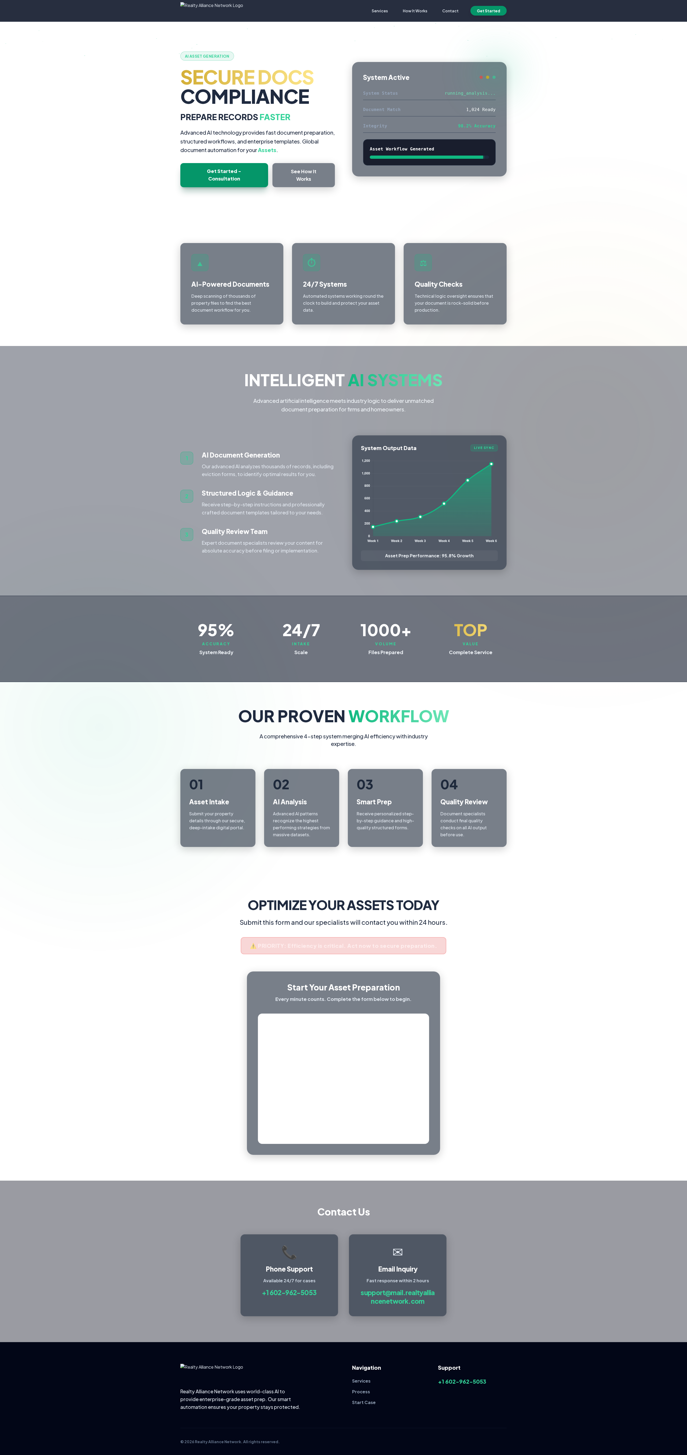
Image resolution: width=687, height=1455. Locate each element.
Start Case (364, 1402)
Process (361, 1391)
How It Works (415, 10)
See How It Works (303, 175)
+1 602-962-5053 (289, 1292)
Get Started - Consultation (224, 175)
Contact (450, 10)
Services (380, 10)
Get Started (488, 10)
